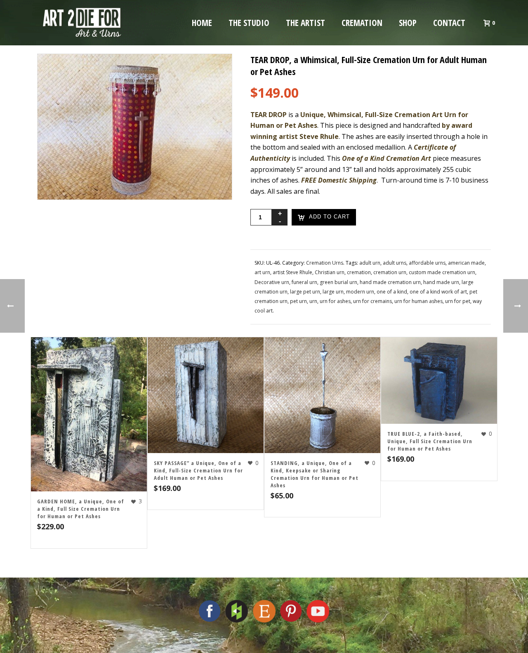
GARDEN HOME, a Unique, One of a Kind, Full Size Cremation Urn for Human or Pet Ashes (80, 509)
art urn (262, 272)
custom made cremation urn (442, 272)
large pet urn (305, 291)
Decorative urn (272, 282)
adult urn (369, 262)
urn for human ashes (418, 301)
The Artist (305, 22)
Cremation (362, 22)
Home (202, 22)
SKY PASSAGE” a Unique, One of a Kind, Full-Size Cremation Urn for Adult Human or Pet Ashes (198, 470)
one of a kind (392, 291)
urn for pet (457, 301)
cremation (359, 272)
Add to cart (329, 217)
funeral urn (304, 282)
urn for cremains (372, 301)
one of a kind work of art (438, 291)
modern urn (360, 291)
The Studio (249, 22)
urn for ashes (335, 301)
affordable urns (427, 262)
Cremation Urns (324, 262)
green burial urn (338, 282)
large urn (333, 291)
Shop (408, 22)
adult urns (394, 262)
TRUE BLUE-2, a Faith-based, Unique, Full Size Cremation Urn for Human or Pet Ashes (429, 441)
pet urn (298, 301)
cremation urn (389, 272)
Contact (449, 22)
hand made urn (441, 282)
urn (313, 301)
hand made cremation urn (390, 282)
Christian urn (329, 272)
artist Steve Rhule (292, 272)
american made (466, 262)
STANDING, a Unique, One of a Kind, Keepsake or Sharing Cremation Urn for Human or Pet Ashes (314, 474)
